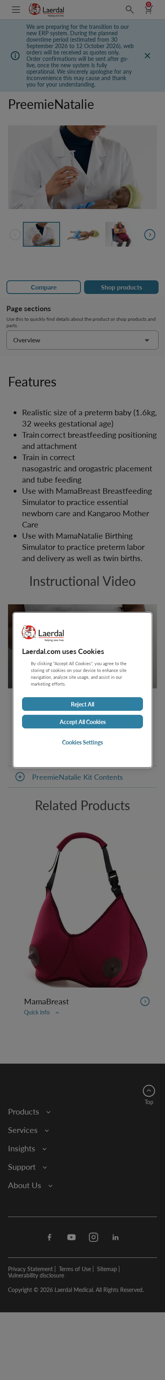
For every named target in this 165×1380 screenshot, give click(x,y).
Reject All (82, 704)
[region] (82, 690)
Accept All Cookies (83, 722)
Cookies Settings (82, 742)
